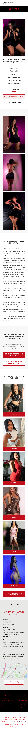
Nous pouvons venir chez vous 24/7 (14, 362)
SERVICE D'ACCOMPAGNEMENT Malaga (7, 700)
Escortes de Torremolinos (21, 700)
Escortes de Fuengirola (21, 705)
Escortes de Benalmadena (7, 705)
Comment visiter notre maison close (14, 355)
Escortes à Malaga (7, 695)
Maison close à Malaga (21, 695)
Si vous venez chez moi (13, 96)
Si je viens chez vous (12, 102)
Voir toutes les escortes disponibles (14, 593)
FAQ (21, 707)
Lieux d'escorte (7, 707)
